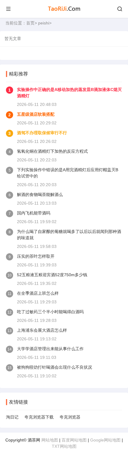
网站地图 (49, 440)
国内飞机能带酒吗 (33, 213)
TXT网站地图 (64, 446)
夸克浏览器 (70, 417)
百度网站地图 (74, 440)
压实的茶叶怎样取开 (35, 256)
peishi (43, 23)
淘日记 (12, 417)
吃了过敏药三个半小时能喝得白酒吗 (50, 311)
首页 (30, 23)
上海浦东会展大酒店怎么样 (42, 330)
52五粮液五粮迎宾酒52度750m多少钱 (52, 274)
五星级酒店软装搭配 (35, 114)
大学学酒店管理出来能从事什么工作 (50, 348)
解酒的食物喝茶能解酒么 (40, 194)
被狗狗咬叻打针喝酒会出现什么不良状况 (54, 367)
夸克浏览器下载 (39, 417)
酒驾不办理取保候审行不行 (42, 132)
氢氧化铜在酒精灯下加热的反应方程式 (52, 151)
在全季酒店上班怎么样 (38, 293)
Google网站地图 (105, 440)
